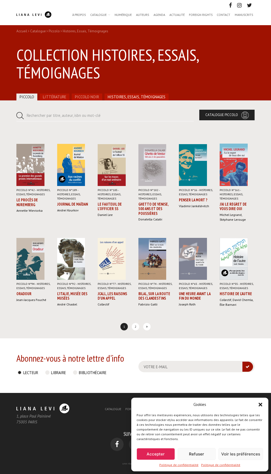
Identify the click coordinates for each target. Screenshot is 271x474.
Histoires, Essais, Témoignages (136, 96)
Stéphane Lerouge (233, 219)
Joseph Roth (187, 304)
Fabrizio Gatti (147, 304)
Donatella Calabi (150, 219)
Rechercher (64, 115)
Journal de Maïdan (72, 204)
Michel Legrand (231, 214)
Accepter (156, 454)
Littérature (54, 96)
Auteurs (142, 14)
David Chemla (243, 300)
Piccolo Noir (87, 96)
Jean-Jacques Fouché (31, 300)
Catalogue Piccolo (221, 115)
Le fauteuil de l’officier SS (110, 206)
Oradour (23, 293)
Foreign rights (201, 14)
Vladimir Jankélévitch (194, 206)
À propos (79, 14)
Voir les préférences (240, 454)
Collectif (103, 304)
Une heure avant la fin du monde (194, 296)
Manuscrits (244, 14)
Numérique (123, 14)
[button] (260, 404)
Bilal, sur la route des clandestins (154, 296)
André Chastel (67, 304)
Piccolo (54, 31)
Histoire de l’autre (236, 293)
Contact (223, 14)
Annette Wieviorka (29, 210)
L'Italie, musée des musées (72, 296)
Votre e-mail (156, 366)
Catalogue (98, 14)
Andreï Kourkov (68, 210)
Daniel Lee (105, 214)
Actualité (177, 14)
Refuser (196, 454)
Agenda (159, 14)
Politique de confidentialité (178, 465)
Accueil (21, 31)
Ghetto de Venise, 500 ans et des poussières (153, 209)
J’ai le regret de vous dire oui (233, 206)
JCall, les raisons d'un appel (112, 296)
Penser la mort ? (193, 199)
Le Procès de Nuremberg (27, 202)
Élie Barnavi (228, 304)
